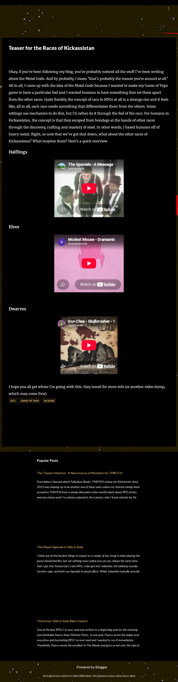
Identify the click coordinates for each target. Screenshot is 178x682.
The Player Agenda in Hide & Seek (60, 547)
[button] (12, 58)
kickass (49, 401)
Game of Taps (30, 401)
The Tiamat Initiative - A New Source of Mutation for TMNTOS (79, 473)
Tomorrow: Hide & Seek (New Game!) (62, 621)
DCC (13, 401)
